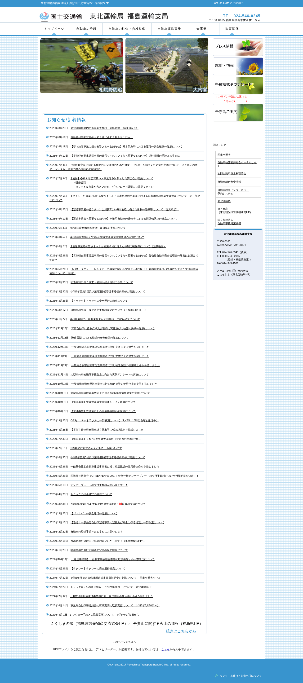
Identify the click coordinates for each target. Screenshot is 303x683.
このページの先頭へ (124, 641)
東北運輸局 (224, 201)
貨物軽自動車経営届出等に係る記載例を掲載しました (112, 429)
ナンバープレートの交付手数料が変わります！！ (99, 485)
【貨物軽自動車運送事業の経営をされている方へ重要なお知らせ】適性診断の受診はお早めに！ (127, 155)
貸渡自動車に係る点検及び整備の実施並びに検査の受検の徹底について (113, 328)
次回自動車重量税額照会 (232, 173)
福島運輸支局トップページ (238, 131)
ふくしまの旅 (62, 623)
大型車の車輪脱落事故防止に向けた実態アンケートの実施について (110, 374)
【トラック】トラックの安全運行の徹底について (99, 300)
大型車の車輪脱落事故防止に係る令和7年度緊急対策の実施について (110, 393)
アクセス (238, 113)
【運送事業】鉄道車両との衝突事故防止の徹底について (103, 411)
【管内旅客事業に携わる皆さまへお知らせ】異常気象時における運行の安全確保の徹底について (127, 146)
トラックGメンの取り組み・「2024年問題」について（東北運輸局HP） (113, 587)
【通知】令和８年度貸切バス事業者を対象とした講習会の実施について (111, 178)
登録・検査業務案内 (239, 259)
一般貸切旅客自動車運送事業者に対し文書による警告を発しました (110, 346)
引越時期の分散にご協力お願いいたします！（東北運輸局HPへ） (109, 540)
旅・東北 (223, 208)
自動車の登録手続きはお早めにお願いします (97, 531)
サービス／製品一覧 (238, 47)
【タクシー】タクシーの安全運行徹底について (98, 568)
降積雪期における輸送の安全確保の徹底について (100, 337)
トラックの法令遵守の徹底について (91, 494)
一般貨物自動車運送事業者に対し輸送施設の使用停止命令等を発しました (114, 383)
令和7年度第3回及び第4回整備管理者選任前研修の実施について (108, 457)
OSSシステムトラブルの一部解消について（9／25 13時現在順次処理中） (115, 420)
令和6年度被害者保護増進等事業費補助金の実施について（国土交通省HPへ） (116, 577)
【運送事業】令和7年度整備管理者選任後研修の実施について (106, 438)
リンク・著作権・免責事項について (241, 675)
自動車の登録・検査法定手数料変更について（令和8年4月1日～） (109, 309)
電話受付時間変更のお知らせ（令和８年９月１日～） (102, 137)
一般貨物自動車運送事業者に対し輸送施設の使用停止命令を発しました (111, 596)
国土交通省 (224, 154)
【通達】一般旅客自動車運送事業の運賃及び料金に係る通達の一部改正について (117, 522)
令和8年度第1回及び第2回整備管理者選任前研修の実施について (108, 291)
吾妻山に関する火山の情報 (156, 623)
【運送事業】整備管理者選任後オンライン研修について (103, 402)
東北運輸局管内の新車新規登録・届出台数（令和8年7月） (104, 128)
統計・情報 (238, 66)
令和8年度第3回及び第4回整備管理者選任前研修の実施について (107, 237)
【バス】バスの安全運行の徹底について (94, 513)
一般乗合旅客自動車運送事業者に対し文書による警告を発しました (110, 356)
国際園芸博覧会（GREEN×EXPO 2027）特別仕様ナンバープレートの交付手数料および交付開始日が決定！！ (135, 475)
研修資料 (81, 182)
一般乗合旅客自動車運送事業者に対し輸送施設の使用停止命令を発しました (115, 365)
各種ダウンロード (238, 86)
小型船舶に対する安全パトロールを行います (96, 448)
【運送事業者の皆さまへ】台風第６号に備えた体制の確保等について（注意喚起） (118, 246)
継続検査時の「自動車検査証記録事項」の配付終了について (105, 319)
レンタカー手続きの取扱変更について (92, 614)
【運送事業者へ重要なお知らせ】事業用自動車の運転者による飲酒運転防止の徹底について (124, 218)
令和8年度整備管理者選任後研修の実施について (98, 227)
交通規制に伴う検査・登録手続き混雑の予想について (102, 282)
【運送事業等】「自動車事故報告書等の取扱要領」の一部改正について (113, 559)
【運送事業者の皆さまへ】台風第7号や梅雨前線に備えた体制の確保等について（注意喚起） (125, 209)
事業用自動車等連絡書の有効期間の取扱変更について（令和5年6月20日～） (115, 605)
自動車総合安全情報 (229, 181)
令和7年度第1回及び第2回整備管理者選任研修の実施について (108, 503)
